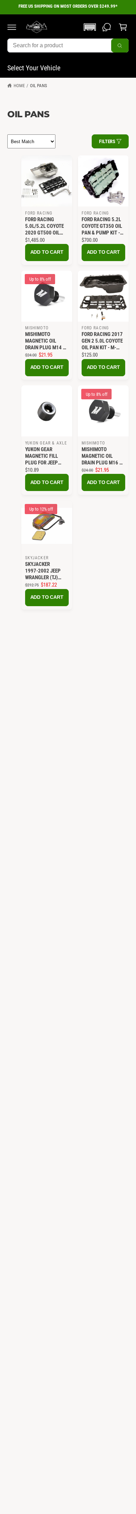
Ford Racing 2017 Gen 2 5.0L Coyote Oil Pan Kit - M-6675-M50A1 (102, 341)
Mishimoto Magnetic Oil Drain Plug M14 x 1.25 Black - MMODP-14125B (45, 341)
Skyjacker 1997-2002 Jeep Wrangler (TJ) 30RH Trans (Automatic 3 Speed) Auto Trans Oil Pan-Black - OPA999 (43, 571)
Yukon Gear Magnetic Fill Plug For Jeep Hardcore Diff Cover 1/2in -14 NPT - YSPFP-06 (43, 456)
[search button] (120, 45)
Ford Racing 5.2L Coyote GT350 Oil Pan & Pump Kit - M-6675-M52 (102, 226)
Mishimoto (36, 327)
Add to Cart (46, 252)
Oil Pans (38, 85)
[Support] (107, 27)
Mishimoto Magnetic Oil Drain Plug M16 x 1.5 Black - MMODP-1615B (102, 456)
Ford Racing (39, 213)
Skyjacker (36, 557)
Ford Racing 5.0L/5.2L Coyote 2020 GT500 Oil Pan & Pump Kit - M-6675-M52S (44, 226)
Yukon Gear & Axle (46, 443)
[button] (12, 27)
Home (19, 85)
